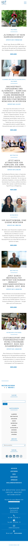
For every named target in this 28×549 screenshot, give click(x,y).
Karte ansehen (18, 533)
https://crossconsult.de (14, 501)
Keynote (14, 425)
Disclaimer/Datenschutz (14, 482)
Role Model (14, 29)
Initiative (14, 468)
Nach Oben (14, 537)
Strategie (14, 434)
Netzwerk (14, 430)
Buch (14, 474)
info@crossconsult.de (14, 527)
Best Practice (13, 79)
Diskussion (14, 418)
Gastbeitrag (14, 423)
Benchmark (14, 477)
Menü (25, 3)
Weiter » (11, 387)
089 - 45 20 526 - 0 (15, 517)
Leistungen (14, 471)
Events (14, 421)
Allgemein (5, 79)
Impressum (14, 480)
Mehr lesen (13, 54)
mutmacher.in (21, 79)
